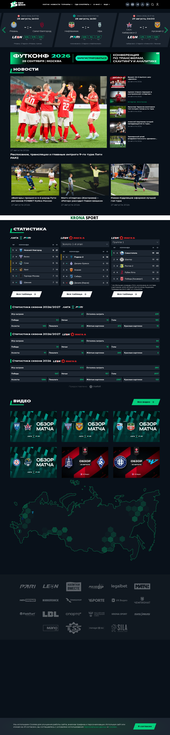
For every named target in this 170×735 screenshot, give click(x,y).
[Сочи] (17, 536)
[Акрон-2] (39, 528)
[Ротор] (27, 530)
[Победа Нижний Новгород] (46, 512)
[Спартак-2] (31, 515)
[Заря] (21, 526)
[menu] (92, 4)
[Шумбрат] (39, 520)
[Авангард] (24, 525)
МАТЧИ (46, 4)
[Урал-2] (58, 525)
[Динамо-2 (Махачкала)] (24, 539)
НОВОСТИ (55, 4)
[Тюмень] (61, 529)
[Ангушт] (20, 538)
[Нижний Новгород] (44, 512)
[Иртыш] (65, 535)
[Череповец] (39, 507)
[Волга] (44, 523)
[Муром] (40, 515)
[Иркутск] (82, 543)
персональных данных (95, 727)
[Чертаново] (30, 518)
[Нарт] (21, 534)
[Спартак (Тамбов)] (34, 524)
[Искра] (24, 515)
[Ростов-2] (22, 528)
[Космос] (30, 512)
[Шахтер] (18, 526)
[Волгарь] (32, 530)
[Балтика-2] (17, 505)
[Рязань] (35, 522)
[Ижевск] (54, 515)
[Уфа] (54, 523)
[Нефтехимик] (50, 519)
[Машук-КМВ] (19, 534)
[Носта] (39, 534)
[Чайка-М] (24, 530)
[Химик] (42, 514)
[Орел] (25, 518)
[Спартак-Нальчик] (23, 536)
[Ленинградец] (37, 502)
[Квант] (29, 521)
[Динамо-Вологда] (42, 507)
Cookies (113, 727)
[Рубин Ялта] (14, 526)
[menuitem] (83, 4)
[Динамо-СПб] (35, 504)
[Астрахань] (29, 531)
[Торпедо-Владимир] (37, 514)
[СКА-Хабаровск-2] (132, 546)
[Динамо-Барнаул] (73, 541)
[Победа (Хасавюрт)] (22, 541)
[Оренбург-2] (42, 534)
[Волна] (45, 514)
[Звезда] (30, 504)
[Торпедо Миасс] (54, 530)
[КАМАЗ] (52, 518)
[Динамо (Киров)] (49, 510)
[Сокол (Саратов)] (35, 527)
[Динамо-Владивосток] (133, 556)
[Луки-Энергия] (28, 507)
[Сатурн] (34, 518)
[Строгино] (28, 515)
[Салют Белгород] (23, 521)
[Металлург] (29, 525)
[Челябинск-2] (56, 530)
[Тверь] (31, 509)
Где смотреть (82, 4)
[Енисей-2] (83, 536)
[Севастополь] (12, 527)
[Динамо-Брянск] (23, 518)
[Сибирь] (75, 536)
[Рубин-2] (47, 518)
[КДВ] (73, 533)
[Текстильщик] (41, 512)
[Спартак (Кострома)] (41, 509)
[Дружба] (20, 531)
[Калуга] (32, 521)
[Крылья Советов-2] (42, 529)
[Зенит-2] (33, 504)
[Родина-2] (33, 513)
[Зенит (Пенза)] (37, 524)
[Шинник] (38, 511)
